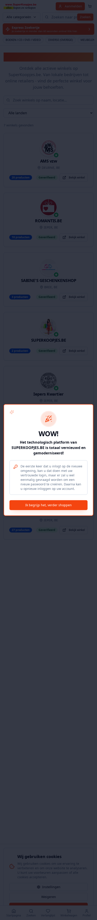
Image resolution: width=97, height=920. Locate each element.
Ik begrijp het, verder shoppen (48, 505)
